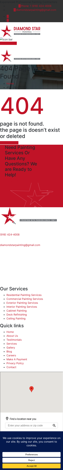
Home (10, 83)
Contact (11, 367)
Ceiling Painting (16, 318)
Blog (9, 351)
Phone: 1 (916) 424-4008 (36, 6)
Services (11, 343)
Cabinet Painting (16, 310)
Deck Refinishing (16, 314)
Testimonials (14, 339)
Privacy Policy (15, 363)
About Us (12, 335)
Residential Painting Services (24, 295)
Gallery (10, 347)
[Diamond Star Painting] (22, 30)
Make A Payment (16, 359)
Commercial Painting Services (24, 298)
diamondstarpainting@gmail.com (36, 9)
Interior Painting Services (21, 306)
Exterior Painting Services (22, 302)
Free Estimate (8, 43)
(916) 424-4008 (10, 234)
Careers (11, 355)
